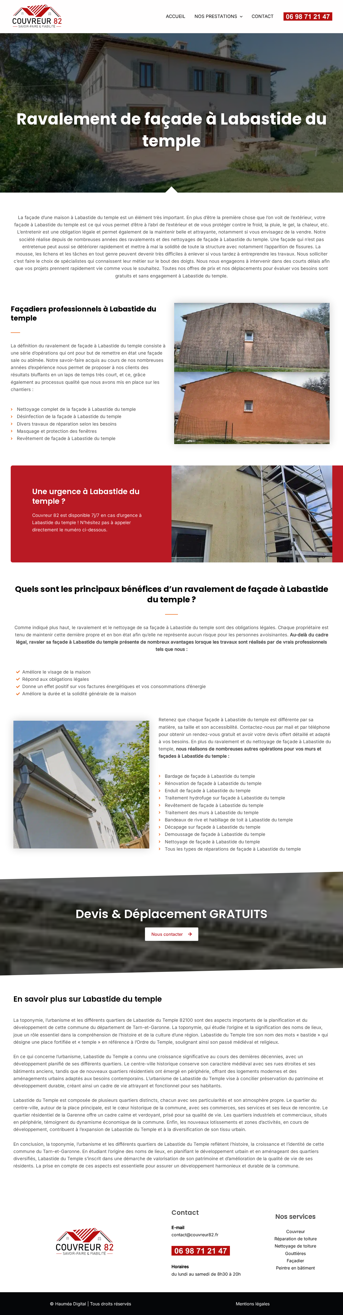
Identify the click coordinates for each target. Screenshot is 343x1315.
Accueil (175, 16)
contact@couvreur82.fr (195, 1234)
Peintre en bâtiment (295, 1268)
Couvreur (295, 1231)
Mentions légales (253, 1303)
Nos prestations (216, 16)
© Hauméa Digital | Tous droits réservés (90, 1303)
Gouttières (295, 1253)
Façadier (295, 1260)
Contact (263, 16)
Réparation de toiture (295, 1238)
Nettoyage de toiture (295, 1246)
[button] (240, 16)
